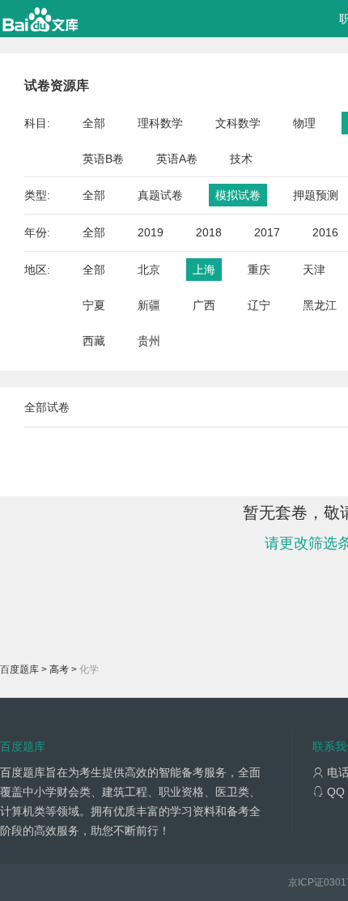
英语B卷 (103, 158)
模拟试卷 (238, 195)
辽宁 (259, 305)
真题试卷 (160, 195)
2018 (209, 232)
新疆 (149, 305)
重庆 (259, 269)
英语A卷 (176, 158)
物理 (304, 123)
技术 (241, 158)
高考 (59, 669)
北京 (149, 269)
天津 (314, 269)
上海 (204, 269)
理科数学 (160, 123)
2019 (150, 232)
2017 (267, 232)
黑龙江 (320, 305)
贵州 (149, 340)
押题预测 (315, 195)
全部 (94, 123)
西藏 (94, 340)
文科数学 (238, 123)
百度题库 (19, 669)
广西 (204, 305)
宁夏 (94, 305)
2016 (325, 232)
